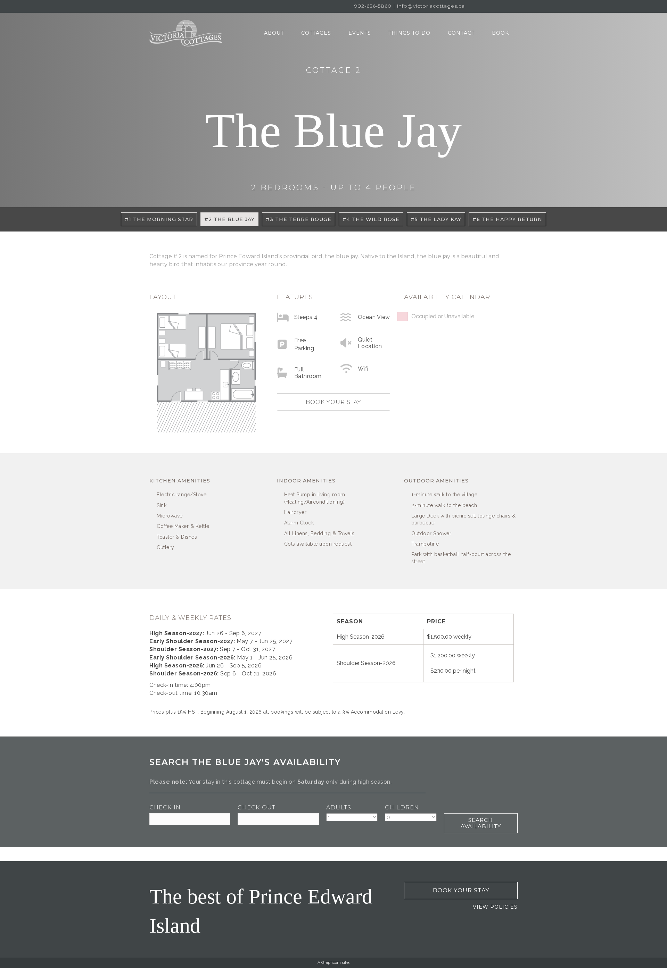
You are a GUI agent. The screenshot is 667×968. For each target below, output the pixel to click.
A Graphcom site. (334, 962)
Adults (338, 807)
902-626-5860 (373, 6)
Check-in (165, 807)
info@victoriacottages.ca (431, 6)
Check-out (256, 807)
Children (402, 807)
